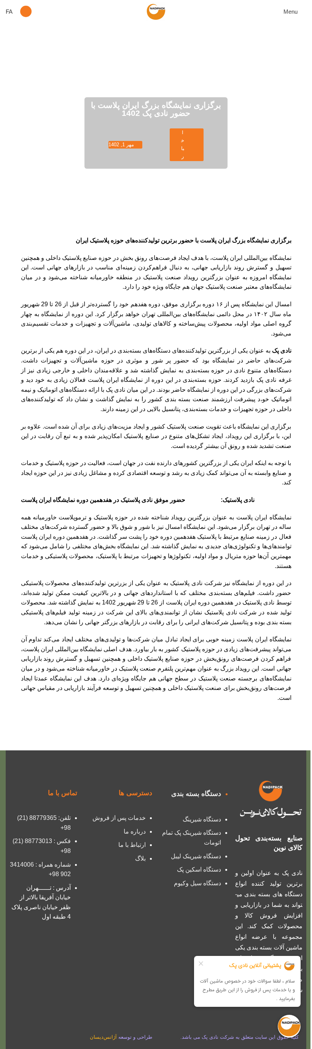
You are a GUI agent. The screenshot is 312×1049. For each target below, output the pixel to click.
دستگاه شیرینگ (202, 819)
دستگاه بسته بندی (196, 793)
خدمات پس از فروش (119, 818)
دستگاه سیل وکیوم (197, 883)
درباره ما (135, 831)
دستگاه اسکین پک (199, 869)
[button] (26, 11)
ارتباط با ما (132, 845)
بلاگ (140, 858)
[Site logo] (156, 11)
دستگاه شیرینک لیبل (196, 856)
